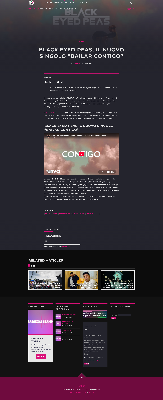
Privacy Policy (94, 360)
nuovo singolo (92, 214)
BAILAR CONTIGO (51, 214)
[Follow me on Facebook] (46, 241)
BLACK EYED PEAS (65, 214)
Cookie (91, 392)
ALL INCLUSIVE (67, 337)
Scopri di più (45, 280)
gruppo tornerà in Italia (55, 113)
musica (36, 8)
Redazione (77, 63)
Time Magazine (67, 330)
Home (30, 8)
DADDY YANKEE (79, 214)
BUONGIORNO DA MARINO (68, 322)
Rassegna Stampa (69, 315)
